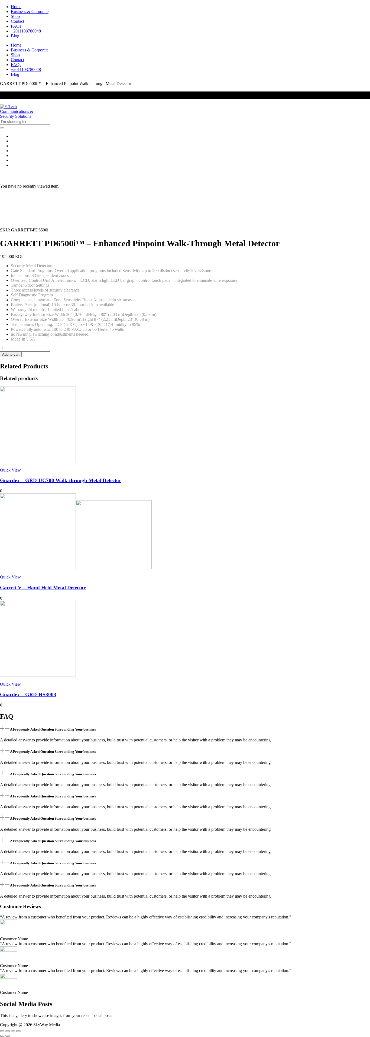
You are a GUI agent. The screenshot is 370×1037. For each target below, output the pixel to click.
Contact (17, 21)
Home (16, 6)
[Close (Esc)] (18, 1031)
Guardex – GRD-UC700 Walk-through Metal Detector (60, 480)
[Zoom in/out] (2, 1031)
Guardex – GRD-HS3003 (28, 694)
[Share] (13, 1031)
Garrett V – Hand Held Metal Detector (43, 587)
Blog (15, 36)
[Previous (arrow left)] (2, 1036)
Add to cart (11, 354)
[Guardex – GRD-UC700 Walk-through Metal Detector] (38, 461)
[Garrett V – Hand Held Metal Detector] (76, 567)
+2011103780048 (26, 31)
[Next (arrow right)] (7, 1036)
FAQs (16, 26)
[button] (185, 729)
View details (10, 225)
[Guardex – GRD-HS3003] (38, 675)
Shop (15, 16)
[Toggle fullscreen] (7, 1031)
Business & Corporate (29, 11)
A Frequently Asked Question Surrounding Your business (53, 729)
